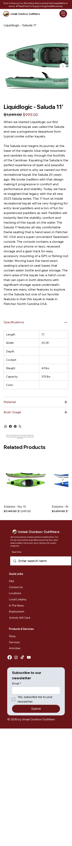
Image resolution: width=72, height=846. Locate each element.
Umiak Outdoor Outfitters (25, 13)
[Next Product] (62, 479)
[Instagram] (16, 657)
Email (16, 683)
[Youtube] (29, 657)
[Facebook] (10, 426)
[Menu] (63, 14)
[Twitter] (20, 426)
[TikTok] (22, 657)
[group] (36, 487)
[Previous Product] (9, 479)
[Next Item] (63, 66)
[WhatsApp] (6, 426)
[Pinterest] (15, 426)
